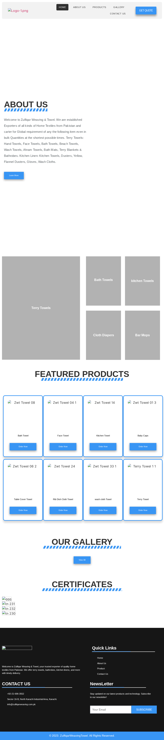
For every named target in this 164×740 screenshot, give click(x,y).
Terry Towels (41, 308)
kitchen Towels (142, 281)
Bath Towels (103, 280)
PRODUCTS (99, 7)
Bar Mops (142, 335)
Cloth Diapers (103, 335)
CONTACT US (118, 13)
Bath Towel (23, 435)
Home (62, 7)
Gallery (118, 7)
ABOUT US (79, 7)
